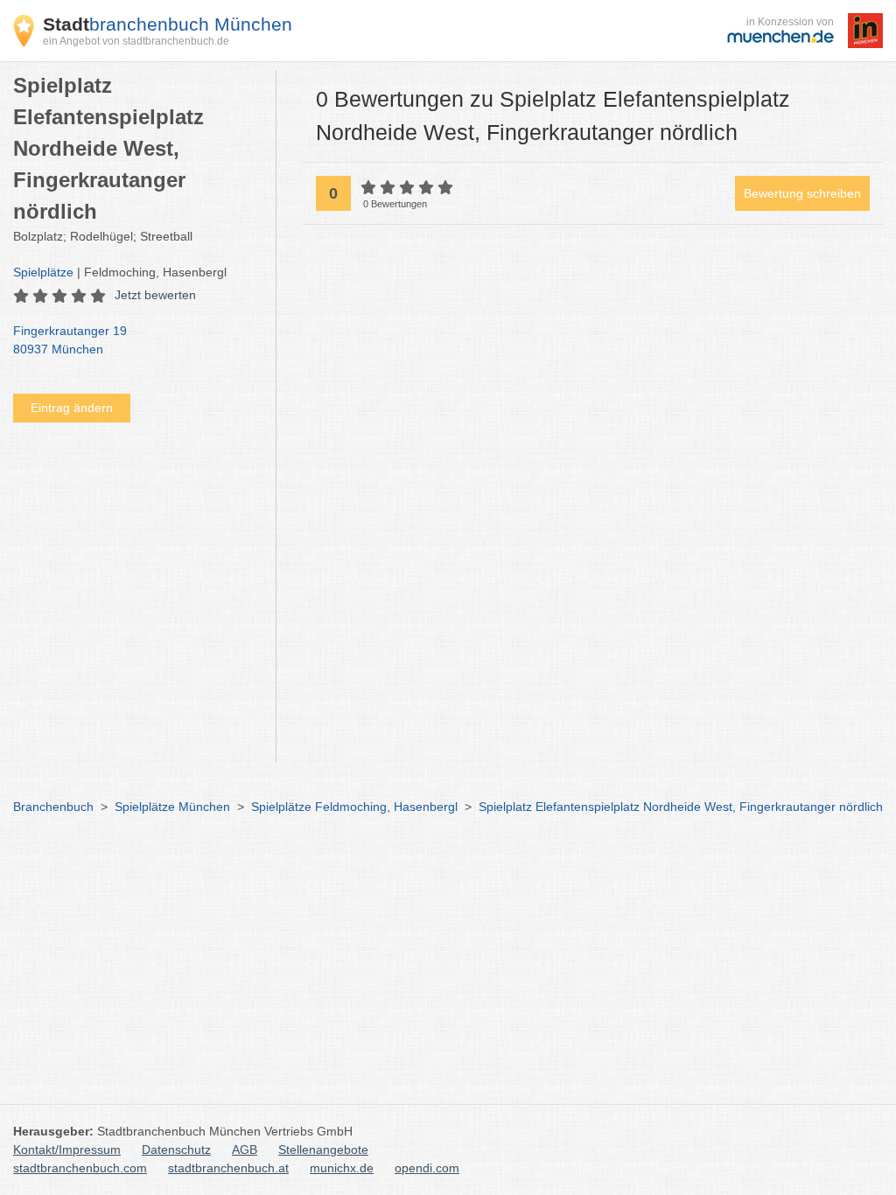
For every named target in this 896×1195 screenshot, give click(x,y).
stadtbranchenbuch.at (228, 1168)
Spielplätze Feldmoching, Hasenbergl (354, 807)
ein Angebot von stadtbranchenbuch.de (136, 41)
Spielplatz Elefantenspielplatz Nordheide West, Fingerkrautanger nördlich (681, 807)
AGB (244, 1150)
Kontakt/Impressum (67, 1150)
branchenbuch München (167, 24)
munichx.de (342, 1168)
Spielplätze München (172, 807)
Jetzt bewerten (155, 295)
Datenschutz (176, 1150)
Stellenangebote (323, 1150)
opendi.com (427, 1168)
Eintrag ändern (72, 408)
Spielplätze (43, 272)
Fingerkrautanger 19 (70, 340)
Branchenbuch (53, 807)
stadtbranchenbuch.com (80, 1168)
